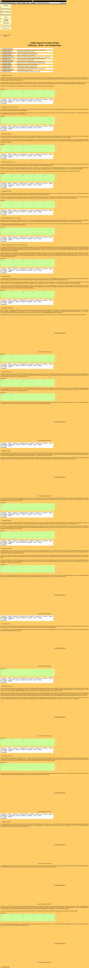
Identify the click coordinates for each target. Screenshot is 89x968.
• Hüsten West (11, 100)
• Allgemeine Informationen (7, 48)
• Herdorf (50, 99)
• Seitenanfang (4, 103)
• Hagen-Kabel (38, 99)
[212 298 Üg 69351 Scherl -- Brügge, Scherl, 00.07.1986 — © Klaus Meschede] (27, 648)
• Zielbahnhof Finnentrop (6, 54)
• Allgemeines (4, 99)
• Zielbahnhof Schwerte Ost (7, 68)
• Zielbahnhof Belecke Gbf (7, 50)
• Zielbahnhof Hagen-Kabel (7, 55)
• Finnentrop (31, 99)
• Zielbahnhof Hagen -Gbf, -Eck (8, 57)
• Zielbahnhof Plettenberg (6, 65)
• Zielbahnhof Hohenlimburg (7, 60)
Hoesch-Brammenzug (48, 312)
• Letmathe (17, 100)
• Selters (5, 101)
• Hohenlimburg (4, 100)
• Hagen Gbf (44, 99)
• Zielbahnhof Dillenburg (6, 51)
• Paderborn (23, 100)
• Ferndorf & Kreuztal (23, 99)
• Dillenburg (15, 99)
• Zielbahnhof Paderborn (6, 64)
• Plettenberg (29, 100)
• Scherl (34, 100)
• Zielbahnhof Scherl (5, 67)
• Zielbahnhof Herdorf (6, 58)
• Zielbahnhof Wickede (6, 71)
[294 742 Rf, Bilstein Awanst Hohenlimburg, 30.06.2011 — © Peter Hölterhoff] (27, 332)
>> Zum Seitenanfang (5, 966)
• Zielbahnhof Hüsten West (7, 61)
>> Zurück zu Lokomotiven (59, 332)
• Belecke (10, 99)
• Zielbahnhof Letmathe (6, 63)
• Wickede (10, 101)
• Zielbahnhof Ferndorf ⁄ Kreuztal (8, 52)
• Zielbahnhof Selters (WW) (7, 70)
